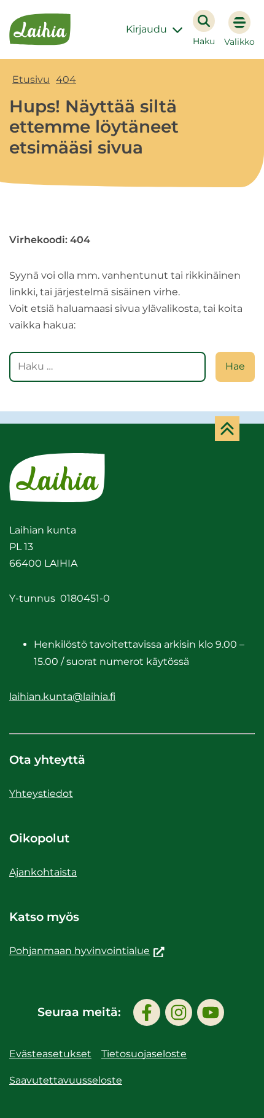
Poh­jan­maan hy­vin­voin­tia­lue (87, 951)
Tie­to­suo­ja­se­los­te (144, 1054)
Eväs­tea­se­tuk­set (50, 1054)
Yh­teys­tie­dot (41, 793)
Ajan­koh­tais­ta (43, 872)
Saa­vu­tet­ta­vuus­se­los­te (65, 1080)
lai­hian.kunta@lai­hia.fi (62, 696)
